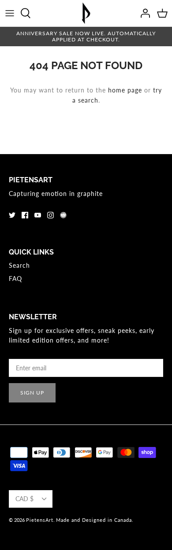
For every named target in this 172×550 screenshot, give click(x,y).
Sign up (32, 392)
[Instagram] (50, 215)
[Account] (143, 13)
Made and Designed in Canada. (95, 520)
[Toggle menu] (9, 13)
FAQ (15, 278)
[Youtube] (37, 215)
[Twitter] (12, 215)
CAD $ (24, 498)
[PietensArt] (86, 13)
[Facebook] (25, 215)
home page (125, 90)
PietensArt (39, 520)
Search (19, 265)
